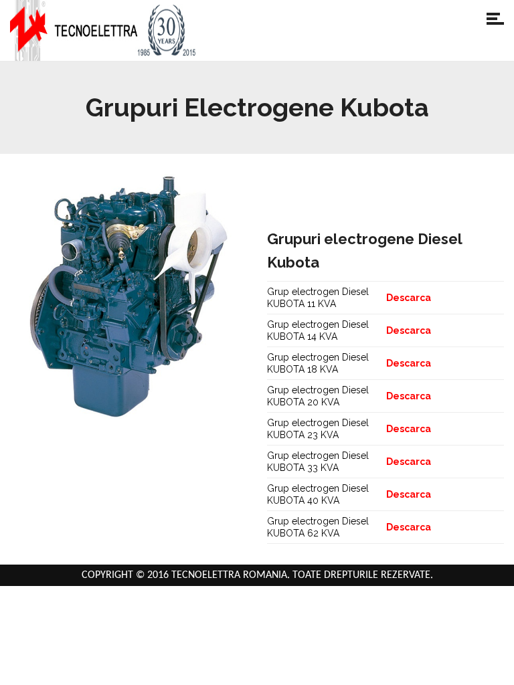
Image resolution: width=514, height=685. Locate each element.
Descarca (408, 297)
